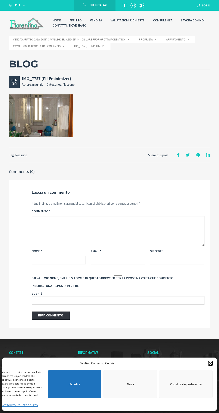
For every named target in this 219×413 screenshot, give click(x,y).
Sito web (157, 251)
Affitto (75, 20)
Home (57, 20)
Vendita (96, 20)
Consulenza (162, 20)
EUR (18, 5)
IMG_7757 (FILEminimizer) (46, 78)
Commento (41, 211)
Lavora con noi (192, 20)
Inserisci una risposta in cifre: (56, 286)
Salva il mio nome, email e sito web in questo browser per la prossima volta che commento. (103, 278)
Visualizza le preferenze (186, 384)
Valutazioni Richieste (128, 20)
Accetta (75, 384)
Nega (130, 384)
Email (96, 251)
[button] (210, 363)
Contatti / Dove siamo (69, 25)
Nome (37, 251)
